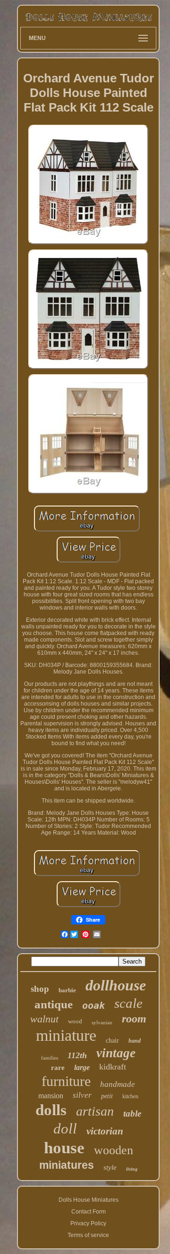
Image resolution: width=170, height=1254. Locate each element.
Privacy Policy (88, 1223)
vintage (116, 1053)
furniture (66, 1081)
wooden (113, 1150)
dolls (51, 1109)
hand (134, 1040)
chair (112, 1040)
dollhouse (115, 985)
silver (82, 1095)
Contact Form (88, 1211)
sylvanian (102, 1022)
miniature (66, 1035)
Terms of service (88, 1235)
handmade (117, 1084)
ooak (93, 1005)
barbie (67, 990)
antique (53, 1004)
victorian (104, 1131)
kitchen (130, 1096)
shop (40, 989)
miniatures (66, 1165)
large (82, 1067)
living (131, 1169)
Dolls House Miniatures (89, 1200)
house (64, 1148)
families (49, 1058)
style (110, 1167)
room (134, 1019)
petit (107, 1096)
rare (58, 1067)
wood (75, 1021)
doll (65, 1128)
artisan (95, 1111)
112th (77, 1055)
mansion (50, 1096)
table (132, 1113)
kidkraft (112, 1066)
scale (128, 1003)
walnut (44, 1019)
